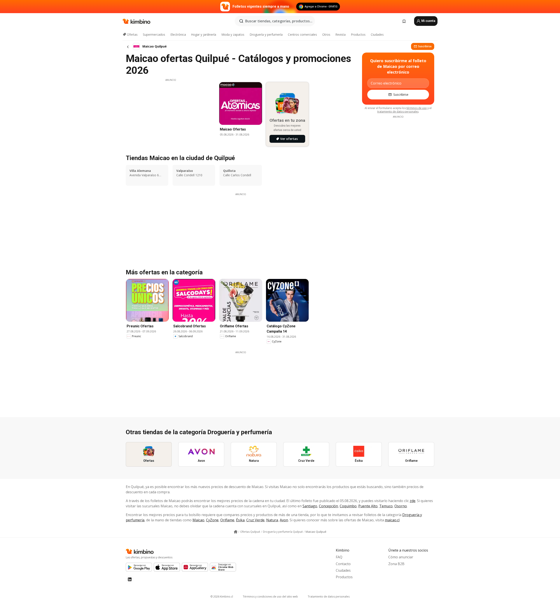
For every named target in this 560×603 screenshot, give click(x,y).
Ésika (240, 520)
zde (412, 500)
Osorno (400, 506)
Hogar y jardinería (203, 34)
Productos (358, 34)
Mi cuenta (428, 21)
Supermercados (154, 34)
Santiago (310, 506)
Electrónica (178, 34)
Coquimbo (348, 506)
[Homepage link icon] (235, 532)
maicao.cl (392, 520)
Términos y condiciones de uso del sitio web (270, 596)
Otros (326, 34)
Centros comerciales (302, 34)
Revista (340, 34)
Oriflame (227, 520)
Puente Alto (368, 506)
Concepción (328, 506)
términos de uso (416, 108)
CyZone (212, 520)
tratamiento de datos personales (397, 111)
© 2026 (221, 596)
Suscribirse (425, 46)
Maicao (198, 520)
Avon (284, 520)
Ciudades (377, 34)
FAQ (339, 557)
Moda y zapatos (232, 34)
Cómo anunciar (400, 557)
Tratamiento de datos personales (329, 596)
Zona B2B (396, 563)
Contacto (343, 563)
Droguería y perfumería (266, 34)
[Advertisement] (170, 112)
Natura (272, 520)
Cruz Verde (255, 520)
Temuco (386, 506)
